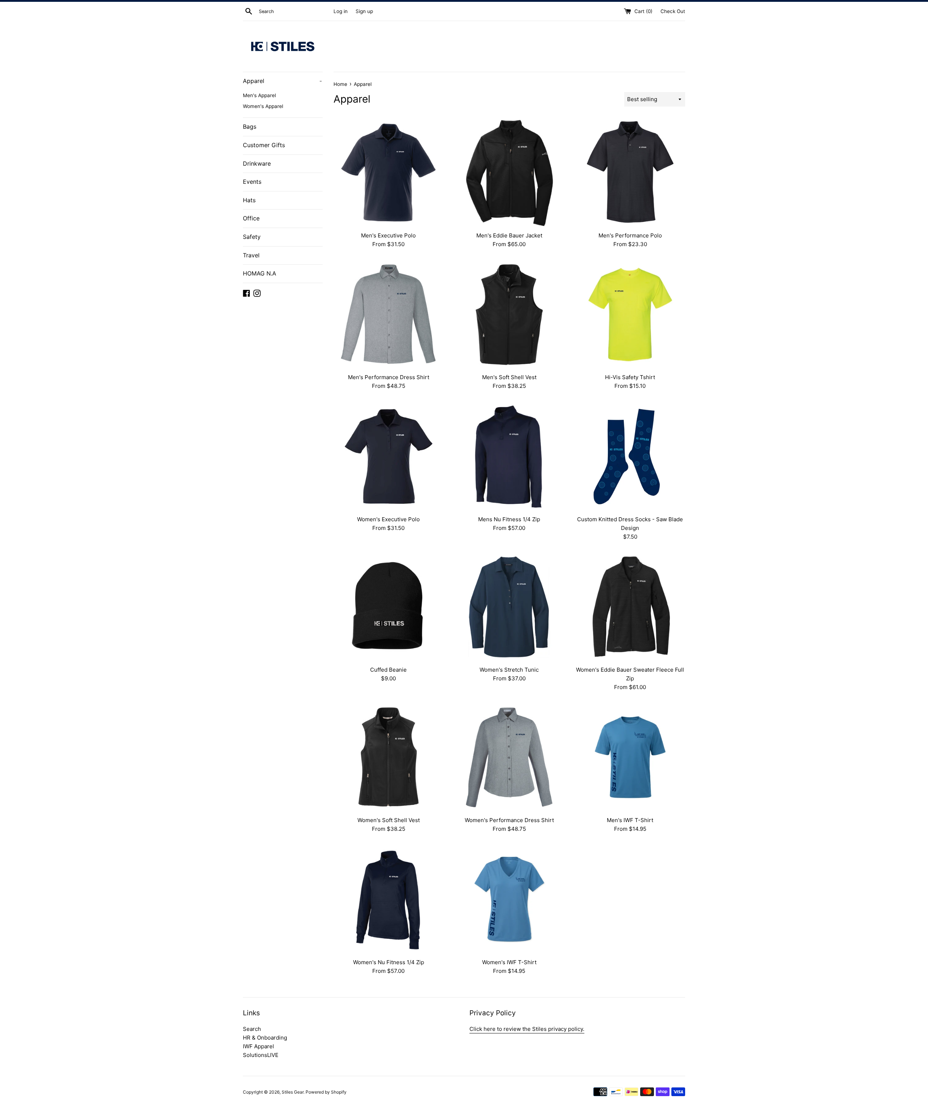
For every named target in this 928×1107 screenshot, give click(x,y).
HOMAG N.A (259, 273)
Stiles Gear (292, 1092)
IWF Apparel (258, 1046)
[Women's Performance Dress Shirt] (509, 757)
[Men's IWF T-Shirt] (630, 757)
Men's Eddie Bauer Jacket (509, 235)
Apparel (282, 80)
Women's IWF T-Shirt (509, 962)
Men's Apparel (259, 95)
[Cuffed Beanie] (388, 607)
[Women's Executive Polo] (388, 456)
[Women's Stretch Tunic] (509, 607)
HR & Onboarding (265, 1037)
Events (252, 181)
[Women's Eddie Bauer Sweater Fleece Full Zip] (630, 607)
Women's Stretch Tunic (509, 669)
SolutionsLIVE (260, 1055)
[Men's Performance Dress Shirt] (388, 314)
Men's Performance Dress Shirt (388, 377)
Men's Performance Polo (630, 235)
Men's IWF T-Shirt (630, 820)
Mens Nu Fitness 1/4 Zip (509, 519)
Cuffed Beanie (388, 669)
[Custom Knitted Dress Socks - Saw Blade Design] (630, 456)
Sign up (364, 11)
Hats (249, 200)
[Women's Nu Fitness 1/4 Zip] (388, 899)
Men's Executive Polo (388, 235)
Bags (249, 126)
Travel (251, 255)
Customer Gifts (264, 145)
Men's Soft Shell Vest (509, 377)
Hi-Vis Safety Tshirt (630, 377)
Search (252, 1028)
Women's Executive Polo (388, 519)
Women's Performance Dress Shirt (509, 820)
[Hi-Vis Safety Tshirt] (630, 314)
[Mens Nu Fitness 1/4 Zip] (509, 456)
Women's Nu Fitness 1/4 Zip (388, 962)
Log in (341, 11)
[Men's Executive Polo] (388, 172)
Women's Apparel (263, 106)
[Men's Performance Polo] (630, 172)
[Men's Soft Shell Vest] (509, 314)
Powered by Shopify (326, 1092)
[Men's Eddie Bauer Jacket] (509, 172)
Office (251, 218)
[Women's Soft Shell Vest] (388, 757)
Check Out (672, 11)
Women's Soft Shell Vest (388, 820)
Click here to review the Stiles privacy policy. (526, 1028)
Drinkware (257, 163)
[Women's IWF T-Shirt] (509, 899)
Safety (252, 236)
